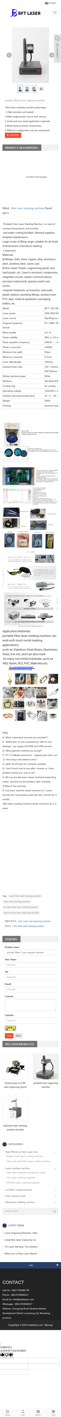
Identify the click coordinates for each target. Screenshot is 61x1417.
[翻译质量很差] (9, 1355)
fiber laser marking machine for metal (26, 1172)
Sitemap (48, 1325)
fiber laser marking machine (27, 208)
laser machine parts (15, 1196)
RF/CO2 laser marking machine (23, 1182)
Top (53, 1415)
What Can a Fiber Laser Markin (21, 1253)
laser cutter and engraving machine (34, 921)
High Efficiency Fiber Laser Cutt (21, 1152)
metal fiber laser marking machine (25, 896)
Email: (8, 984)
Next (51, 55)
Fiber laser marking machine (17, 901)
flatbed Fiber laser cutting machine (25, 1156)
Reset (18, 1035)
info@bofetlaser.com (23, 1299)
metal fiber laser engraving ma (20, 1240)
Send (9, 1035)
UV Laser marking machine (21, 1177)
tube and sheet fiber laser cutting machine (28, 1161)
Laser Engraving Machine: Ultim (21, 1233)
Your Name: (11, 959)
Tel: (7, 972)
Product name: (12, 947)
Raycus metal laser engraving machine (21, 912)
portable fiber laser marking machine (21, 907)
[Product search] (54, 1211)
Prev (9, 55)
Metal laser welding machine (20, 1202)
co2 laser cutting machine (18, 1189)
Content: (9, 996)
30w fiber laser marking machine (28, 926)
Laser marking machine (17, 1168)
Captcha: (9, 1015)
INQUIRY (14, 135)
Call (23, 1415)
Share (7, 1415)
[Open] (57, 49)
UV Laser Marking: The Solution (21, 1246)
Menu (38, 1415)
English (52, 3)
